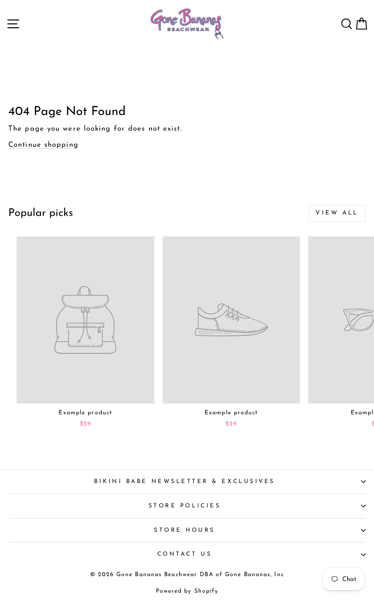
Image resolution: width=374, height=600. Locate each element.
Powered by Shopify (187, 591)
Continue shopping (43, 145)
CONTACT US (184, 554)
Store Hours (184, 530)
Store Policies (185, 506)
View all (337, 213)
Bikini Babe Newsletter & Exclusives (184, 481)
